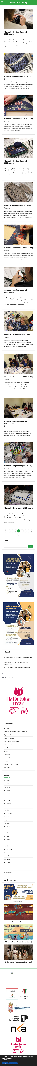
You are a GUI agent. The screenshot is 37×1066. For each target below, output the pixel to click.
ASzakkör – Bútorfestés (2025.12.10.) (18, 119)
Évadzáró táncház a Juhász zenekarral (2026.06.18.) (18, 962)
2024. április (7, 862)
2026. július (7, 780)
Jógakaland (7, 767)
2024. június (7, 856)
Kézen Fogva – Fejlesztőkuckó (11, 741)
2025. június (7, 820)
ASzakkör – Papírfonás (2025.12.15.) (18, 76)
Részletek (4, 1060)
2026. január (7, 800)
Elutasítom (13, 1063)
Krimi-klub (7, 748)
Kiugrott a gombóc (8, 754)
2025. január (7, 836)
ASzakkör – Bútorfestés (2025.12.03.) (18, 248)
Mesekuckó (7, 757)
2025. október (7, 810)
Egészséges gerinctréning (10, 744)
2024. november (8, 843)
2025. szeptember (8, 813)
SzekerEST (6, 761)
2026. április (7, 790)
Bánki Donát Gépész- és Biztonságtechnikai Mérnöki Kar (18, 667)
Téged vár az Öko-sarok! (10, 735)
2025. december (7, 803)
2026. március (7, 793)
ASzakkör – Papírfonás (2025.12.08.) (18, 205)
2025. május (7, 823)
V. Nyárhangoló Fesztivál (18, 922)
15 (31, 531)
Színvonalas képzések (18, 901)
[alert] (18, 678)
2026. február (7, 797)
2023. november (7, 869)
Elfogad (5, 1063)
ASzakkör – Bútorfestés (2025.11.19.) (18, 508)
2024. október (7, 846)
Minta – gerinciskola (9, 738)
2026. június (7, 784)
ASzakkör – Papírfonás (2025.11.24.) (18, 466)
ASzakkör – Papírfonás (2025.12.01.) (18, 334)
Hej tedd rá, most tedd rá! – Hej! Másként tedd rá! (16, 731)
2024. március (7, 865)
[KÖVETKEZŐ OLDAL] (18, 534)
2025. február (7, 833)
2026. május (7, 787)
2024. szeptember (8, 849)
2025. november (8, 807)
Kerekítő (6, 751)
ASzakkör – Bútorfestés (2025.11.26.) (18, 377)
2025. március (7, 829)
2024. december (7, 839)
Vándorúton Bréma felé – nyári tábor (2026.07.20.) (18, 942)
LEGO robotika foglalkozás (11, 764)
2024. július (6, 852)
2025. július (6, 816)
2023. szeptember (8, 872)
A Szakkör (6, 728)
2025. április (7, 826)
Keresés (6, 540)
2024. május (7, 859)
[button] (5, 530)
